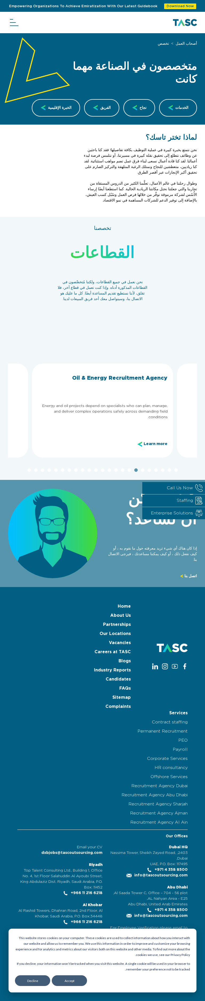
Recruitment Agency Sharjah (158, 804)
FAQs (125, 688)
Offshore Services (169, 777)
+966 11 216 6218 (86, 893)
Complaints (118, 706)
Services (178, 713)
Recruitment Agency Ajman (159, 813)
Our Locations (115, 634)
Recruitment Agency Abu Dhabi (154, 795)
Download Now (180, 6)
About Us (120, 615)
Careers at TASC (112, 652)
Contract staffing (170, 722)
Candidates (118, 679)
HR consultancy (171, 767)
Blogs (125, 661)
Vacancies (120, 643)
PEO (183, 740)
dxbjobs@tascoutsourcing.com (71, 853)
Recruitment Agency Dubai (159, 786)
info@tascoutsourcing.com (160, 875)
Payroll (180, 749)
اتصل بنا (190, 576)
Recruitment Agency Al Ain (159, 822)
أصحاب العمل (186, 44)
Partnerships (117, 624)
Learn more (155, 444)
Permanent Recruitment (162, 731)
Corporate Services (167, 758)
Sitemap (121, 697)
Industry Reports (112, 670)
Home (124, 606)
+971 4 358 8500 (170, 870)
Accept (69, 981)
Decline (32, 981)
